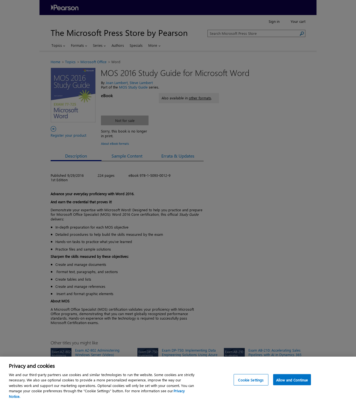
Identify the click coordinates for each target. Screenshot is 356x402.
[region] (178, 379)
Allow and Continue (292, 379)
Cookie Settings (251, 379)
